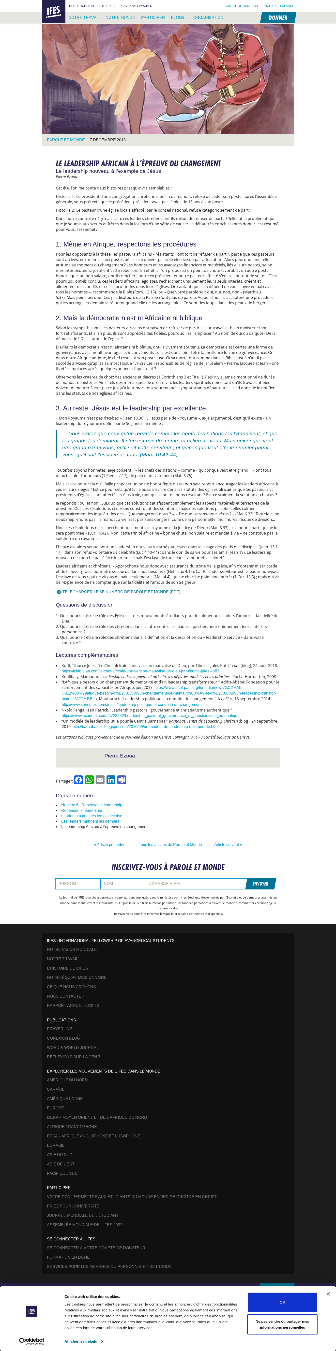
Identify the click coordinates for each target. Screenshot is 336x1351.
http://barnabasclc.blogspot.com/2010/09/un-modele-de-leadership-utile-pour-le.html (145, 727)
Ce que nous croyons (71, 987)
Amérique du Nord (67, 1080)
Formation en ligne (68, 1257)
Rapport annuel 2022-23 (73, 1005)
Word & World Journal (73, 1048)
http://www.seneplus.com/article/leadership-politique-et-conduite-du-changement (131, 704)
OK (282, 1302)
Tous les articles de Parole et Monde (170, 845)
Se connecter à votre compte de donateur (96, 1248)
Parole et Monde (66, 140)
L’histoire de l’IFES (67, 968)
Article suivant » (228, 845)
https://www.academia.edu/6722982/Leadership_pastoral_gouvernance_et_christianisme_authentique (151, 715)
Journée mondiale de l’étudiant (83, 1215)
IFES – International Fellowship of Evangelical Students (53, 11)
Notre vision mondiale (72, 949)
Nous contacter (65, 996)
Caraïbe (56, 1089)
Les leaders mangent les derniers (90, 821)
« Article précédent (110, 845)
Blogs (177, 17)
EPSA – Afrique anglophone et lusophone (93, 1136)
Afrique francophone (72, 1127)
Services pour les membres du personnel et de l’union (109, 1266)
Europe (55, 1108)
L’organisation (206, 17)
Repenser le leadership (81, 810)
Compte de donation (241, 6)
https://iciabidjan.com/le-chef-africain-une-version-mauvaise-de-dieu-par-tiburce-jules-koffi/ (140, 671)
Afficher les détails (80, 1341)
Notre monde (120, 17)
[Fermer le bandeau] (328, 1294)
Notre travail (84, 17)
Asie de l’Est (61, 1164)
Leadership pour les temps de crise (91, 816)
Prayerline (59, 1029)
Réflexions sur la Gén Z (74, 1057)
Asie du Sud (60, 1155)
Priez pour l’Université (73, 1206)
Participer (153, 17)
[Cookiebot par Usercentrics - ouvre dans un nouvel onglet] (31, 1341)
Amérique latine (65, 1099)
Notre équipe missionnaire (77, 977)
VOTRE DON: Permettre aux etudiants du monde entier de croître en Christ (132, 1197)
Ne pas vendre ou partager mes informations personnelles (282, 1324)
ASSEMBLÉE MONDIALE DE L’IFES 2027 (84, 1225)
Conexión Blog (63, 1038)
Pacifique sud (62, 1173)
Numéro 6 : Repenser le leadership (91, 805)
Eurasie (56, 1145)
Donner (277, 17)
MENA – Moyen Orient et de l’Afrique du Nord (97, 1117)
